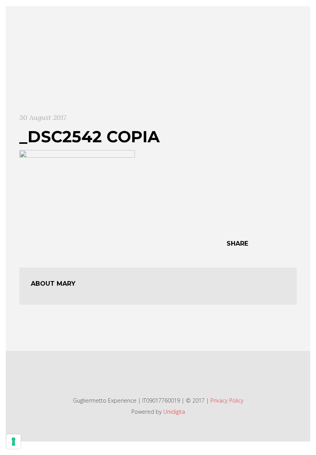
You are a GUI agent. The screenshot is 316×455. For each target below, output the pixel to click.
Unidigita (174, 411)
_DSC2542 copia (89, 136)
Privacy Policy (227, 400)
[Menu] (294, 21)
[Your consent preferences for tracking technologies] (13, 441)
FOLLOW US (154, 374)
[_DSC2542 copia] (77, 187)
